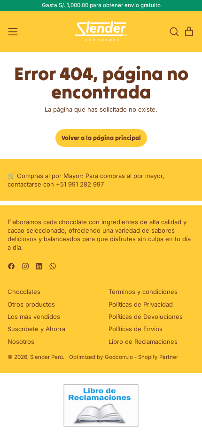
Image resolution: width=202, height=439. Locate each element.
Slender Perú (46, 357)
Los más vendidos (34, 316)
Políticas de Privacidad (141, 304)
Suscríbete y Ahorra (36, 329)
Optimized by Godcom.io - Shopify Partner (123, 357)
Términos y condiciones (143, 291)
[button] (174, 31)
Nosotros (21, 341)
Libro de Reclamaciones (143, 341)
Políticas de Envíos (136, 329)
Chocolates (24, 291)
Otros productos (31, 304)
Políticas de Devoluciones (146, 316)
